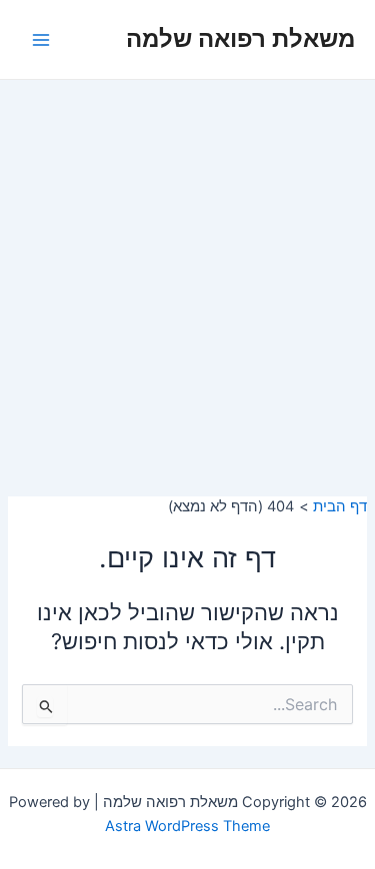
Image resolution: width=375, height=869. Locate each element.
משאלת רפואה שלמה (240, 38)
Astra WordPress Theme (187, 826)
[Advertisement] (187, 277)
